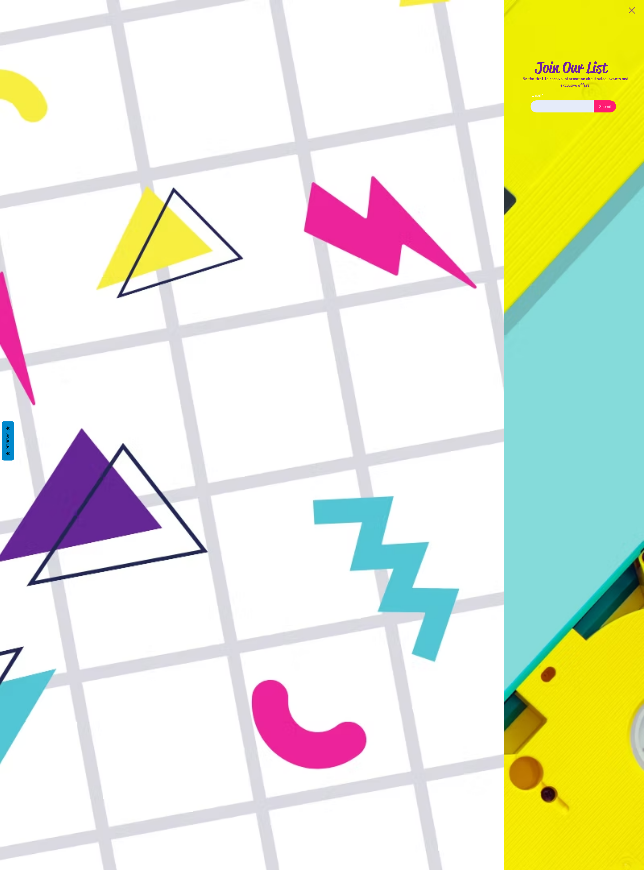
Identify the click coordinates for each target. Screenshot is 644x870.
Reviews (8, 441)
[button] (632, 10)
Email (536, 95)
